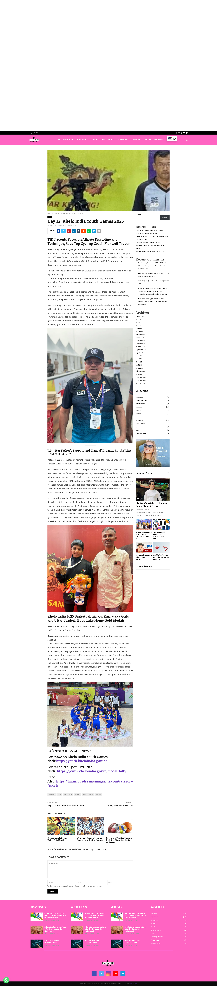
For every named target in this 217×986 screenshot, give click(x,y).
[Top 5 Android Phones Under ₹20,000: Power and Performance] (161, 524)
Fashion (138, 410)
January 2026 (140, 337)
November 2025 (141, 344)
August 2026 (140, 316)
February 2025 (140, 371)
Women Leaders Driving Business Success (150, 251)
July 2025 (139, 356)
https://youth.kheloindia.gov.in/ (81, 761)
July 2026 (139, 319)
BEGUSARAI (52, 794)
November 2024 (141, 380)
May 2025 (139, 362)
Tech (103, 140)
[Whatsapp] (6, 980)
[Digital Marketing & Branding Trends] (37, 944)
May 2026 (139, 325)
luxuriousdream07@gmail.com (58, 225)
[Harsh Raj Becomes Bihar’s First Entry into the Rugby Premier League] (144, 547)
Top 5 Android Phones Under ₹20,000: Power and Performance (152, 301)
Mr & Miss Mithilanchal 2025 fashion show (151, 288)
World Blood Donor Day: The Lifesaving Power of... (161, 557)
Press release (140, 423)
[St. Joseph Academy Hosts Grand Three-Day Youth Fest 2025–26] (144, 524)
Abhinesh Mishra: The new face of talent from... (151, 505)
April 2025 (139, 365)
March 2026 (139, 331)
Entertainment (82, 140)
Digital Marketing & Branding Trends (148, 242)
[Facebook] (94, 973)
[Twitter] (101, 973)
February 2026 (140, 334)
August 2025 (140, 353)
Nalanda (77, 794)
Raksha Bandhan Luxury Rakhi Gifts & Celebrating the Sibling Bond (55, 929)
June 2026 (139, 322)
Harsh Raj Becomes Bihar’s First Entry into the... (144, 557)
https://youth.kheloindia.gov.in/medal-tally (91, 771)
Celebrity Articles (65, 140)
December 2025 (141, 341)
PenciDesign (134, 984)
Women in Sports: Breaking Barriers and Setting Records (90, 839)
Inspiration (135, 140)
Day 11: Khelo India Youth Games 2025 (65, 805)
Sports (95, 140)
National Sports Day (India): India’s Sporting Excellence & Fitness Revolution (55, 915)
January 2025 (140, 374)
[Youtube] (115, 973)
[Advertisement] (68, 16)
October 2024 (140, 383)
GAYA (65, 794)
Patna (85, 794)
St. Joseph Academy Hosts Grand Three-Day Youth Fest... (144, 535)
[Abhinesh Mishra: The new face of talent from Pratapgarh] (153, 489)
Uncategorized (141, 433)
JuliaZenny (141, 281)
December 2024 (141, 377)
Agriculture (123, 140)
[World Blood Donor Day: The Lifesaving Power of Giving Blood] (161, 547)
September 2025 (141, 350)
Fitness (111, 140)
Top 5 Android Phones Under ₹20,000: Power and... (159, 535)
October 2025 (140, 347)
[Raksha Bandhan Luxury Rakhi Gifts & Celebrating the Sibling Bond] (37, 930)
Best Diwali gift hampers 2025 (148, 263)
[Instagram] (108, 973)
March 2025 (139, 368)
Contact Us (158, 140)
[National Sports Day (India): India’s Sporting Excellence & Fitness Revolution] (37, 917)
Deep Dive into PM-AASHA (120, 805)
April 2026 (139, 328)
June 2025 (139, 359)
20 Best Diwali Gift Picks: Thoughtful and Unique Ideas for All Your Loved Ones (153, 266)
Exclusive (147, 140)
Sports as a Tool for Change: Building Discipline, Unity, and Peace (119, 840)
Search (138, 214)
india (70, 794)
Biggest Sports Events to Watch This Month (58, 839)
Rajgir (91, 794)
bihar (59, 794)
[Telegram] (122, 973)
